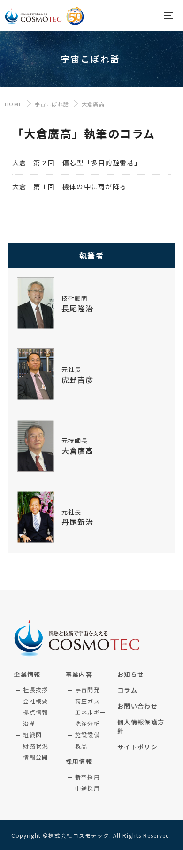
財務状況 (35, 746)
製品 (81, 746)
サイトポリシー (140, 746)
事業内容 (79, 674)
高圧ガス (87, 701)
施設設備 (87, 735)
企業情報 (27, 674)
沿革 (29, 723)
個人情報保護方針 (140, 726)
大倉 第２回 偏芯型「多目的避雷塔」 (76, 162)
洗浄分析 (87, 723)
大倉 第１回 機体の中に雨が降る (69, 186)
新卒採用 (87, 777)
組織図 (32, 735)
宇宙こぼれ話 (52, 104)
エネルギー (91, 712)
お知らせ (130, 674)
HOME (13, 104)
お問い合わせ (137, 706)
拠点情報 (35, 712)
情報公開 (35, 757)
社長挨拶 (35, 690)
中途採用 (87, 788)
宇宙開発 (87, 690)
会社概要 (35, 701)
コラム (127, 690)
